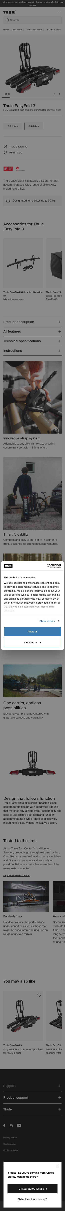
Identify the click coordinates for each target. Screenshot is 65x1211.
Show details (47, 621)
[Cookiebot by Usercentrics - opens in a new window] (46, 566)
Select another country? (32, 1199)
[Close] (58, 1166)
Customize (30, 642)
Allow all (33, 631)
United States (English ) (32, 1188)
